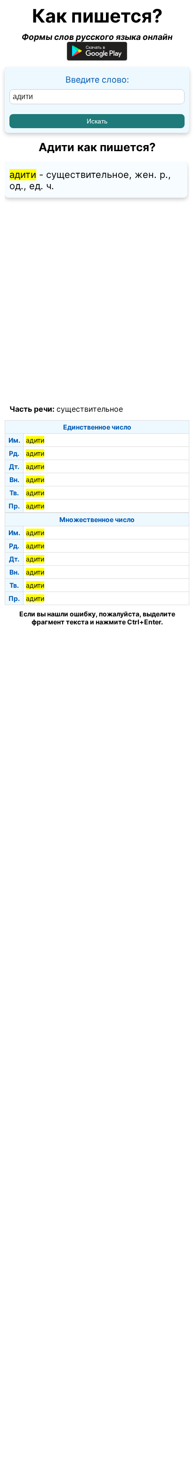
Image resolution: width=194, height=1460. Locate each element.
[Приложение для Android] (97, 57)
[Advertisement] (97, 301)
